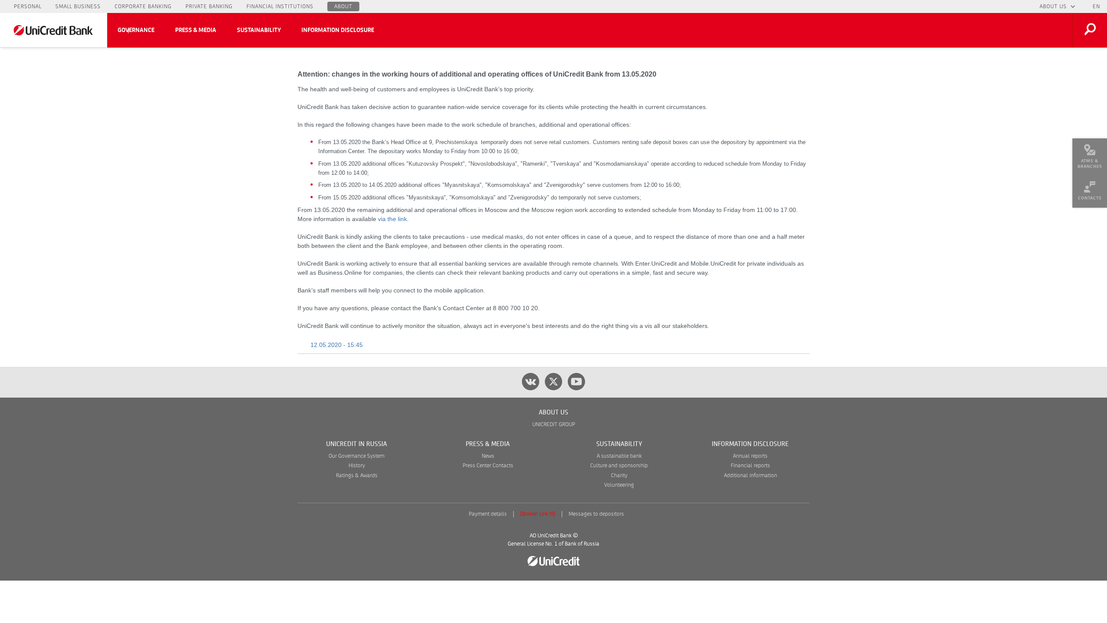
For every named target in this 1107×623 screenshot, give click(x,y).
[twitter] (553, 381)
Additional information (750, 475)
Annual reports (750, 456)
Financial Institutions (280, 6)
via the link (392, 218)
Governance (136, 30)
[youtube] (576, 381)
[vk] (530, 381)
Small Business (78, 6)
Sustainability (259, 30)
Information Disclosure (337, 30)
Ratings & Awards (357, 475)
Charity (619, 475)
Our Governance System (356, 456)
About (343, 6)
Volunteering (619, 485)
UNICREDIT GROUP (553, 424)
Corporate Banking (143, 6)
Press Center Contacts (488, 465)
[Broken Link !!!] (537, 514)
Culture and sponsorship (619, 465)
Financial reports (750, 465)
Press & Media (195, 30)
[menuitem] (1089, 155)
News (488, 456)
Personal (28, 6)
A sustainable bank (619, 456)
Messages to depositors (596, 514)
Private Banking (209, 6)
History (357, 465)
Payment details (488, 514)
